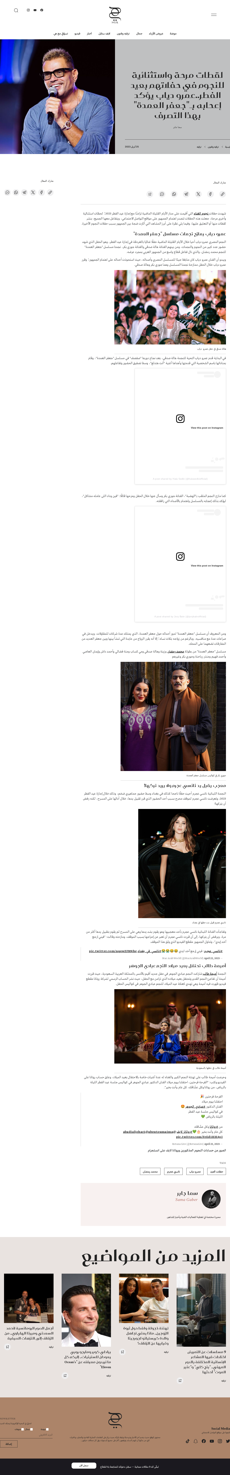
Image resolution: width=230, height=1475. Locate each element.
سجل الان (83, 1465)
